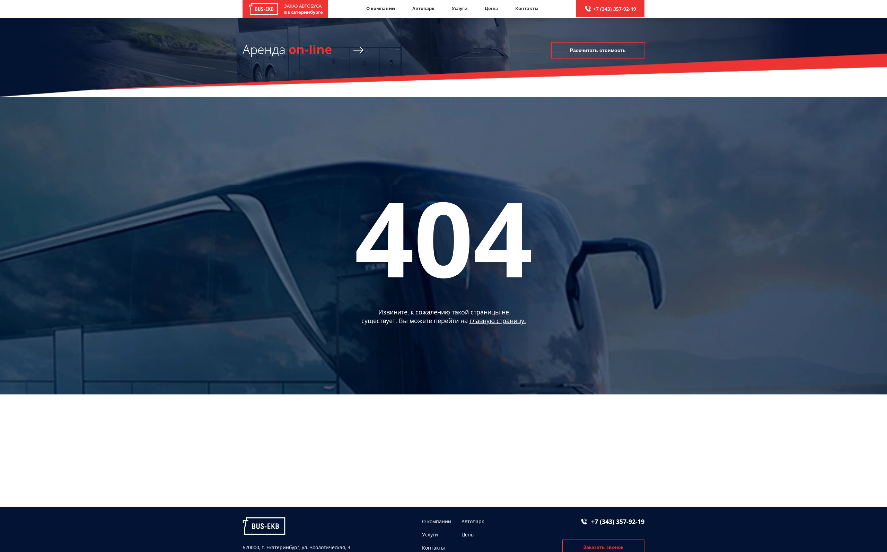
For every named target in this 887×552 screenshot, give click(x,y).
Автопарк (423, 8)
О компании (380, 8)
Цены (491, 8)
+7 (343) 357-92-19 (614, 9)
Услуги (459, 8)
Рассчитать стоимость (598, 50)
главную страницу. (497, 321)
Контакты (526, 8)
